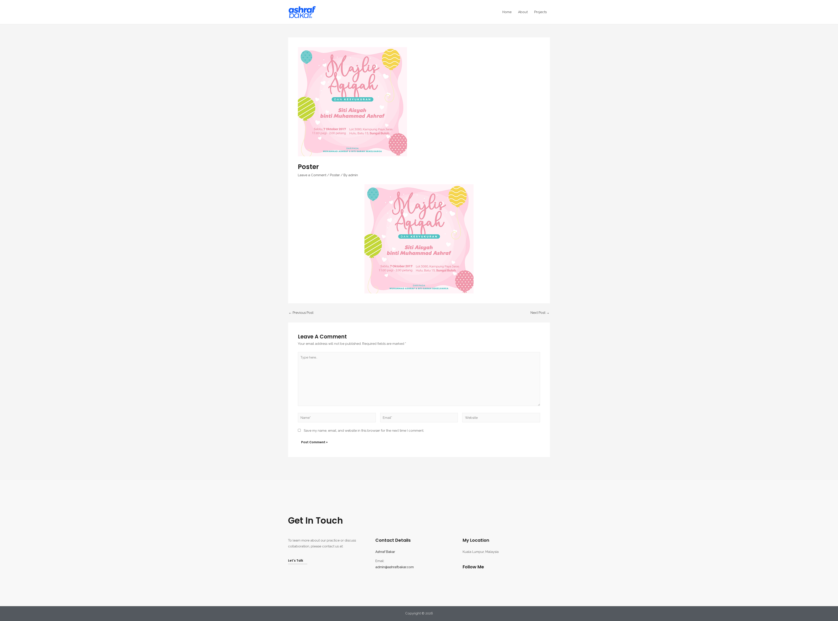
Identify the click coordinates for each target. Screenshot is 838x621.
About (523, 12)
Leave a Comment (312, 175)
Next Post (540, 312)
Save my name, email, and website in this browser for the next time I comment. (364, 431)
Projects (540, 12)
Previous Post (300, 312)
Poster (335, 175)
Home (507, 12)
